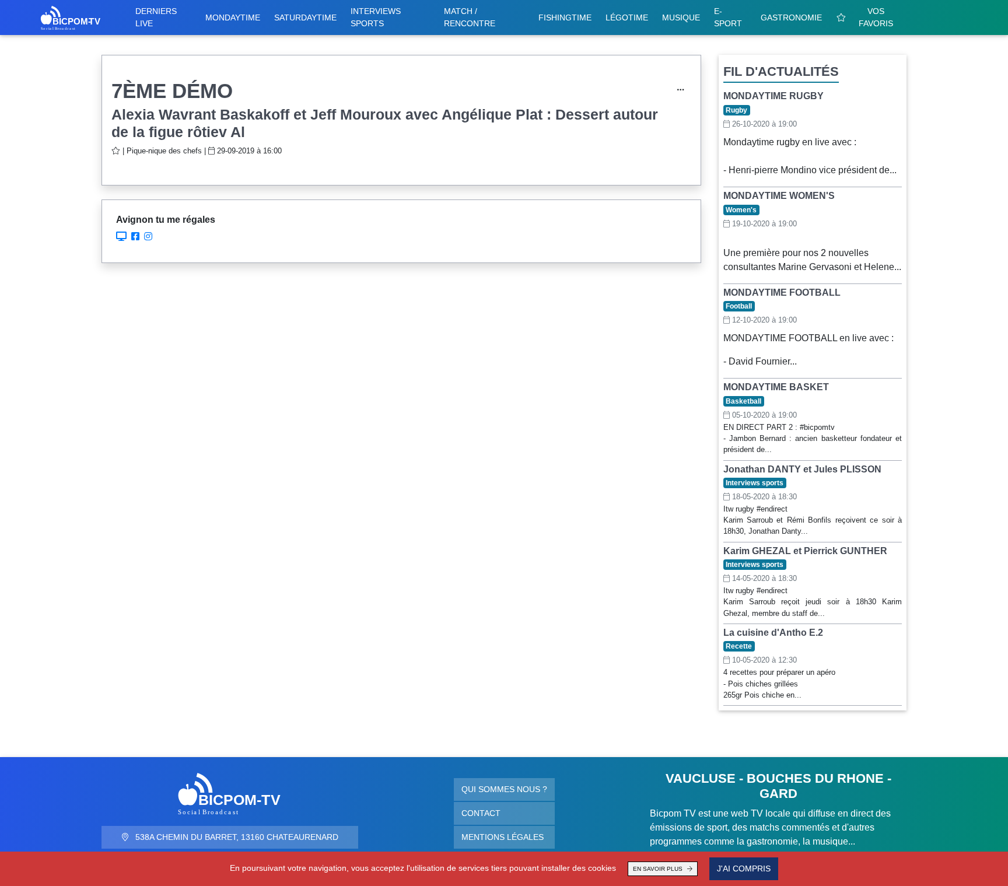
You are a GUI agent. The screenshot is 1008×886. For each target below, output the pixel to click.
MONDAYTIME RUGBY (773, 96)
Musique (681, 17)
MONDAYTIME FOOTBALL (782, 292)
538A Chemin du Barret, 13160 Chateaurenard (235, 837)
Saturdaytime (305, 17)
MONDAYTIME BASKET (776, 387)
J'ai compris (744, 868)
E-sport (728, 17)
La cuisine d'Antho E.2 (773, 633)
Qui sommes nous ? (504, 789)
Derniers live (156, 17)
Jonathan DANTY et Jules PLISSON (802, 469)
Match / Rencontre (469, 17)
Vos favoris (876, 17)
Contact (481, 813)
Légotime (627, 17)
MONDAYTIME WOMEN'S (779, 196)
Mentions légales (502, 837)
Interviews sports (376, 17)
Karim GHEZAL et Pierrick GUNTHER (805, 551)
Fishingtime (565, 17)
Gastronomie (791, 17)
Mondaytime (232, 17)
